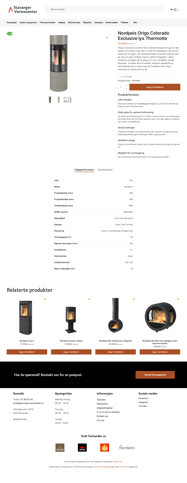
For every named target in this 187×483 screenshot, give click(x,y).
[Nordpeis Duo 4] (27, 317)
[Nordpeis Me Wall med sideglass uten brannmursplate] (160, 317)
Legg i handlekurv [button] (27, 352)
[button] (174, 9)
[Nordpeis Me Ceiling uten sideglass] (115, 317)
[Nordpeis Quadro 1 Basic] (71, 317)
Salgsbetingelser (105, 408)
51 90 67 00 (27, 399)
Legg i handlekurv (155, 87)
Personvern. (118, 461)
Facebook (144, 398)
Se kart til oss (19, 419)
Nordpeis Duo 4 (27, 341)
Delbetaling (102, 403)
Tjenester (101, 399)
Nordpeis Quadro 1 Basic (71, 341)
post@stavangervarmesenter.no (28, 403)
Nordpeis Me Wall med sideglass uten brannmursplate (160, 342)
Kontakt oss (102, 416)
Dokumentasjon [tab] (105, 169)
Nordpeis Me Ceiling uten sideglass (115, 341)
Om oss (100, 420)
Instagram (143, 402)
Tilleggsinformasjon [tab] (84, 169)
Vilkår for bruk (120, 467)
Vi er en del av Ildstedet (108, 412)
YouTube (143, 406)
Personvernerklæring (102, 467)
